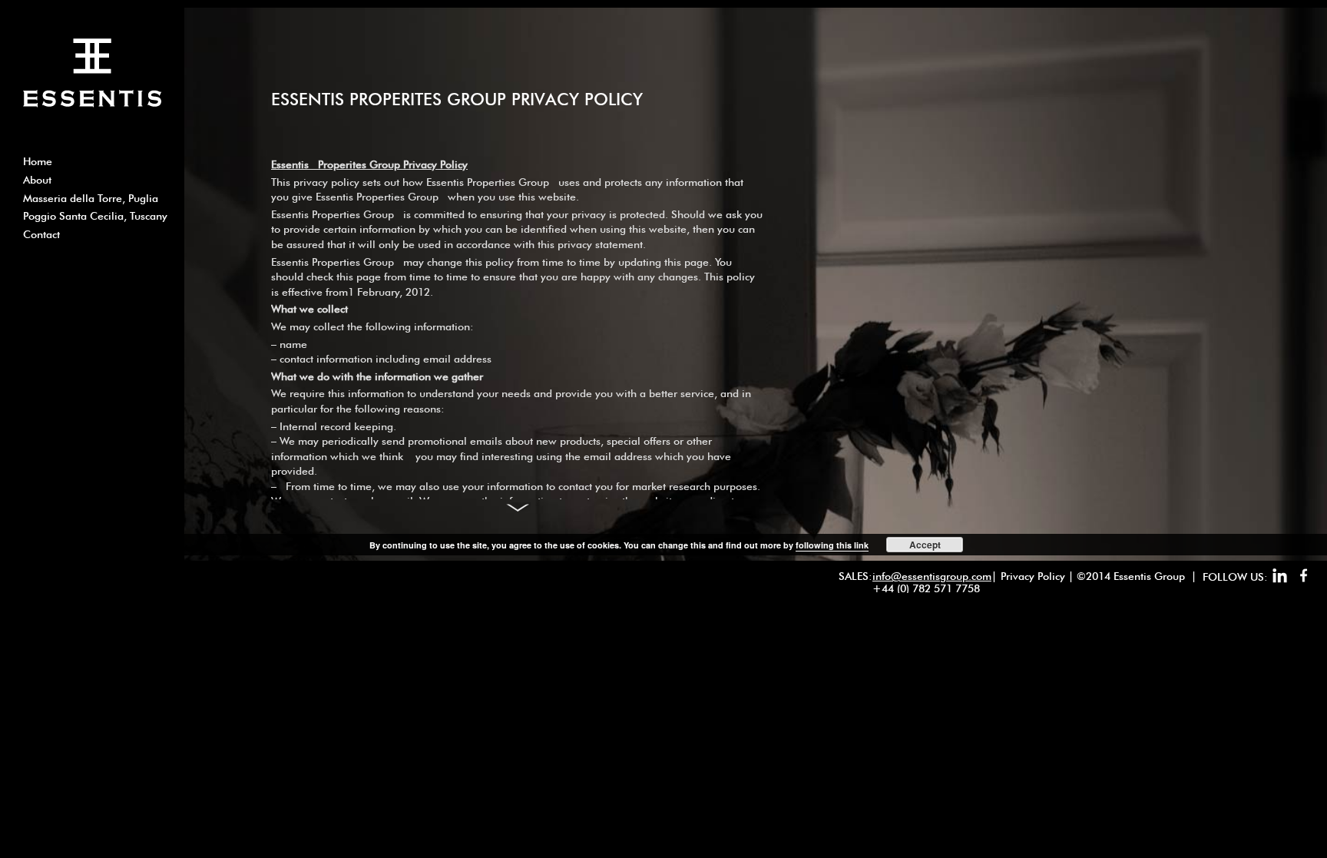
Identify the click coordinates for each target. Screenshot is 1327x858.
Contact (41, 234)
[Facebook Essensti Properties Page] (1303, 581)
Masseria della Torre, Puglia (90, 198)
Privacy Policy (1033, 576)
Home (37, 161)
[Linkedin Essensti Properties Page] (1279, 581)
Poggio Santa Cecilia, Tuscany (95, 216)
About (37, 180)
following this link (832, 545)
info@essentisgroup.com (931, 576)
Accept (925, 545)
